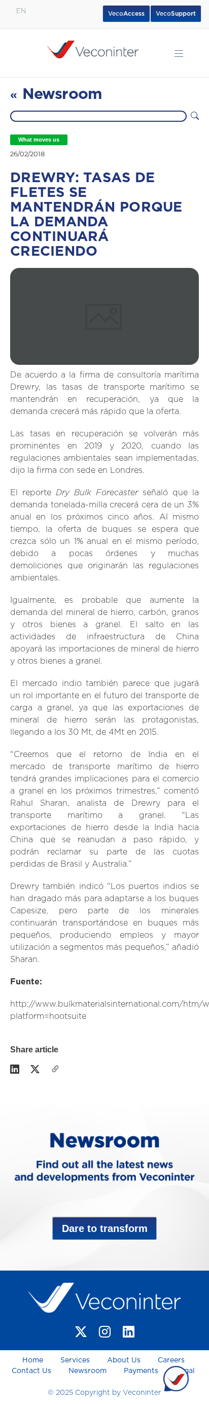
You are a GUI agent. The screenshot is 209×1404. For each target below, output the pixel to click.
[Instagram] (105, 1332)
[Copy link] (55, 1070)
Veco (176, 14)
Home (33, 1360)
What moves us (38, 139)
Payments (141, 1371)
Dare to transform (105, 1228)
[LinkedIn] (14, 1070)
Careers (171, 1360)
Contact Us (31, 1371)
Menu (179, 53)
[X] (35, 1070)
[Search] (195, 116)
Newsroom (87, 1371)
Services (75, 1360)
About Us (124, 1360)
